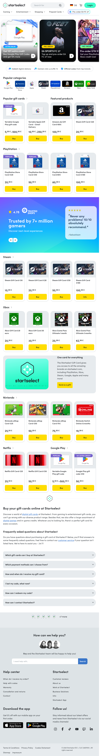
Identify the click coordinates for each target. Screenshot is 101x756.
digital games (9, 520)
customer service (66, 540)
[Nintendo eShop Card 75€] (61, 409)
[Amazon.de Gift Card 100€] (61, 110)
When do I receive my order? (16, 679)
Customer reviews (61, 679)
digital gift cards (30, 514)
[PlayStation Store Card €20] (14, 161)
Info (54, 696)
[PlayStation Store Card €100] (85, 161)
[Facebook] (63, 729)
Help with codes (10, 683)
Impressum (17, 752)
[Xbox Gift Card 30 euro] (37, 319)
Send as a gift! (65, 384)
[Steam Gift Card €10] (13, 269)
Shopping (39, 12)
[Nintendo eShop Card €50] (37, 409)
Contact (6, 696)
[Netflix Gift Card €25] (13, 460)
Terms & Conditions (11, 748)
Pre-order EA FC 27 (80, 12)
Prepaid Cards (55, 12)
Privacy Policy (27, 748)
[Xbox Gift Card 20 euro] (13, 319)
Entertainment (22, 12)
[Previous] (11, 240)
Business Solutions (61, 691)
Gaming (6, 12)
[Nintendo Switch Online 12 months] (85, 409)
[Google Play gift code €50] (85, 460)
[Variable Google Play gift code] (13, 110)
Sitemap (6, 752)
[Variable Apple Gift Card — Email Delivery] (37, 110)
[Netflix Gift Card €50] (37, 460)
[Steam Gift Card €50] (61, 269)
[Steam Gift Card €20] (85, 110)
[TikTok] (70, 729)
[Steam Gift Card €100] (85, 269)
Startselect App (60, 700)
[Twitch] (85, 729)
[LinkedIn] (92, 729)
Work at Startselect (61, 687)
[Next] (15, 240)
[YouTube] (77, 729)
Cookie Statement (42, 748)
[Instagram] (56, 729)
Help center (11, 672)
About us (57, 683)
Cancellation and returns (14, 691)
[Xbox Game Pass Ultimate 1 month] (61, 319)
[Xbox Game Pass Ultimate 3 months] (85, 319)
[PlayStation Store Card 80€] (61, 161)
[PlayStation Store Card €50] (37, 161)
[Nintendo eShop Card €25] (13, 409)
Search (83, 661)
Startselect (60, 672)
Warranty (7, 687)
